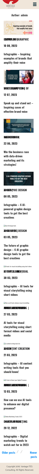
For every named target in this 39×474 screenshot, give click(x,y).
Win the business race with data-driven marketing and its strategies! (16, 158)
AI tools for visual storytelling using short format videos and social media (18, 328)
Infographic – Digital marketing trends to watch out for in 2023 (16, 440)
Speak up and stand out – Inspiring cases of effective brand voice (18, 107)
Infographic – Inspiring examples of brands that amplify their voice (18, 58)
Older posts (8, 452)
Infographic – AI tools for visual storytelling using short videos (18, 290)
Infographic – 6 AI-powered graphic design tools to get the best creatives (17, 211)
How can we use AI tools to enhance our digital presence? (18, 404)
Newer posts (33, 454)
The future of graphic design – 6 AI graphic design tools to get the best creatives (17, 251)
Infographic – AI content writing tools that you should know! (18, 367)
